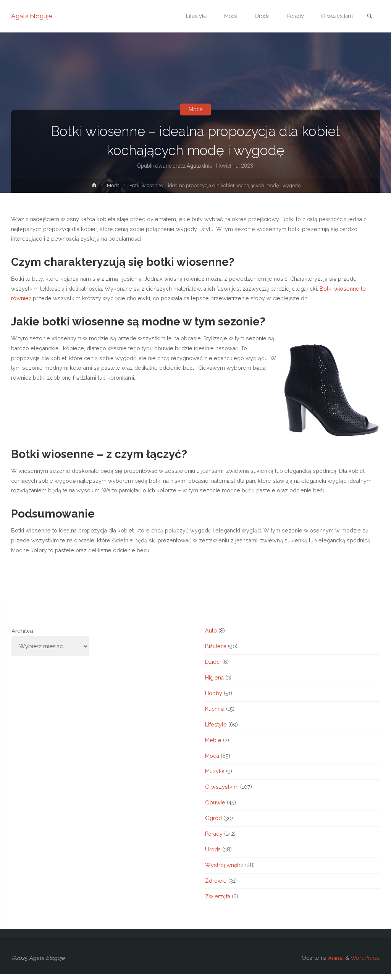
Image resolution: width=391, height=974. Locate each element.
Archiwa (22, 631)
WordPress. (365, 958)
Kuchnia (215, 709)
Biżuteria (215, 646)
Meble (213, 740)
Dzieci (213, 662)
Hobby (213, 693)
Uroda (213, 849)
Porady (214, 834)
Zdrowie (216, 881)
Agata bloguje (31, 16)
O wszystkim (222, 787)
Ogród (213, 818)
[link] (369, 16)
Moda (196, 109)
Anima (335, 958)
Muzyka (215, 771)
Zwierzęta (217, 896)
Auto (211, 631)
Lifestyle (216, 725)
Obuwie (215, 802)
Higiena (214, 678)
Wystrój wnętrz (224, 865)
